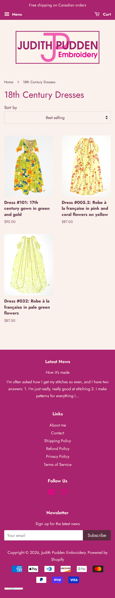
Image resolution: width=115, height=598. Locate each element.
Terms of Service (57, 464)
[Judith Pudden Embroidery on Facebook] (52, 493)
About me (57, 425)
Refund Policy (57, 448)
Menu (16, 14)
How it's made (58, 372)
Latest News (57, 361)
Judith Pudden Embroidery (63, 552)
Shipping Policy (57, 441)
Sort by (10, 107)
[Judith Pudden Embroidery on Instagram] (64, 493)
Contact (57, 433)
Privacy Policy (57, 456)
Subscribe (97, 535)
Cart (106, 14)
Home (8, 82)
